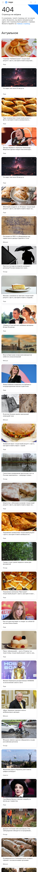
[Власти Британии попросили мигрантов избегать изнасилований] (19, 349)
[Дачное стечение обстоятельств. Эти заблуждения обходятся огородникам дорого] (19, 822)
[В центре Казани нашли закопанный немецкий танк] (19, 408)
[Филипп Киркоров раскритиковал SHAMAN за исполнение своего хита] (19, 674)
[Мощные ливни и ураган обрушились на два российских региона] (19, 734)
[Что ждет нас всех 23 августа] (19, 82)
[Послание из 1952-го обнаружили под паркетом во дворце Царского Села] (19, 230)
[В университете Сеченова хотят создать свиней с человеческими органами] (19, 852)
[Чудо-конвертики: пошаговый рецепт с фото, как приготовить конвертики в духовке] (19, 112)
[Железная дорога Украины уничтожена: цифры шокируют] (19, 763)
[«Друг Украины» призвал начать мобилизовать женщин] (19, 704)
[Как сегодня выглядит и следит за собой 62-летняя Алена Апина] (19, 615)
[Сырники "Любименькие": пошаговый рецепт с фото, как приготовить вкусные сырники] (19, 52)
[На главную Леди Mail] (10, 2)
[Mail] (6, 2)
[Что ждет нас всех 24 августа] (19, 171)
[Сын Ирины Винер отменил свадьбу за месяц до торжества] (19, 793)
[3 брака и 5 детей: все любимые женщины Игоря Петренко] (19, 319)
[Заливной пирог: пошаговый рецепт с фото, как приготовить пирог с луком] (19, 437)
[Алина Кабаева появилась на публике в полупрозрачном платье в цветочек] (19, 378)
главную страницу (23, 24)
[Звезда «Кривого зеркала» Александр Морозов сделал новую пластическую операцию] (19, 141)
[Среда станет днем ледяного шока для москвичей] (19, 556)
